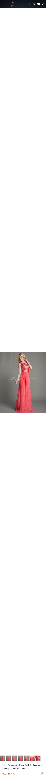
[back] (3, 4)
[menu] (30, 4)
